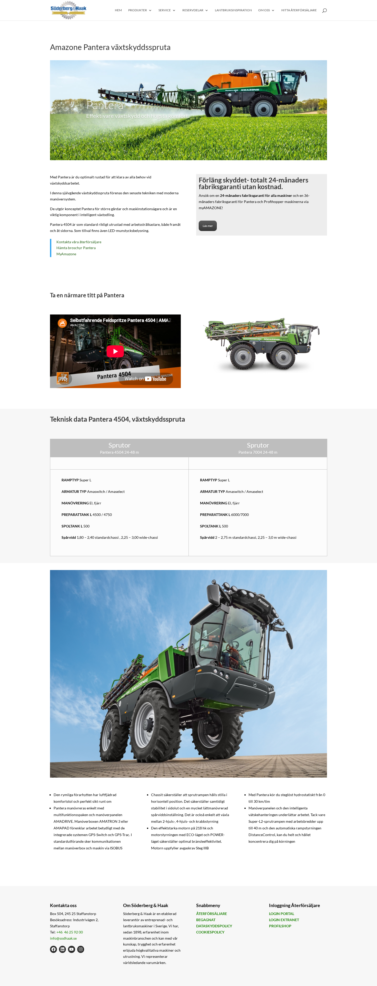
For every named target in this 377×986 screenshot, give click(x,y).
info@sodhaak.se (63, 938)
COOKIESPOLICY (210, 932)
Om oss (264, 10)
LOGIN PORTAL (281, 913)
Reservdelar (192, 10)
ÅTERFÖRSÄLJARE (211, 913)
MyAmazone (66, 254)
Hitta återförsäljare (299, 10)
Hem (118, 10)
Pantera (104, 105)
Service (164, 10)
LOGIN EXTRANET (284, 920)
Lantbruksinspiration (233, 10)
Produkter (137, 10)
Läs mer (208, 226)
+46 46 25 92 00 (69, 932)
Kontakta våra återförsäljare (78, 242)
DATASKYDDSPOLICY (214, 926)
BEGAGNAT (205, 920)
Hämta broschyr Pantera (76, 248)
